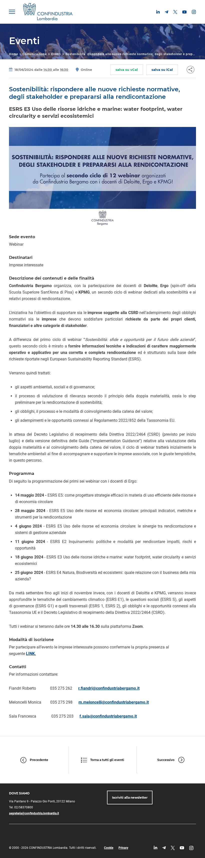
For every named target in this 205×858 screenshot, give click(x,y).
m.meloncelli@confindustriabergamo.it (113, 702)
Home (13, 54)
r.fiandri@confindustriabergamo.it (109, 688)
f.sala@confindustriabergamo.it (108, 716)
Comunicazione (34, 54)
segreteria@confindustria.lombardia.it (34, 813)
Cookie (108, 848)
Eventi (56, 54)
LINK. (31, 653)
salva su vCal (127, 70)
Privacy (123, 848)
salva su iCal (162, 70)
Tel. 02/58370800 (21, 807)
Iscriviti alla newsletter (130, 797)
